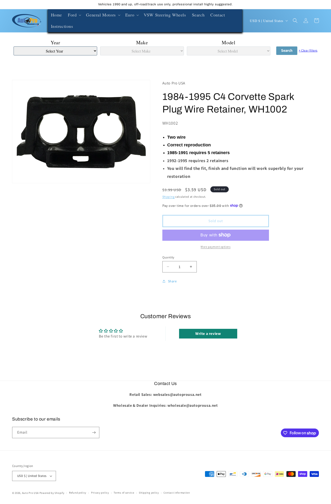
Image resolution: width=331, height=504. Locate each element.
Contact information (177, 492)
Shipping (168, 196)
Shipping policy (149, 492)
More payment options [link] (215, 246)
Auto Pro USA (30, 493)
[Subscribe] (93, 432)
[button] (74, 15)
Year (55, 42)
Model (228, 42)
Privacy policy (100, 492)
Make (142, 42)
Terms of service (124, 492)
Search (286, 50)
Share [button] (172, 281)
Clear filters (308, 50)
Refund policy (77, 492)
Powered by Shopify (51, 493)
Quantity (168, 257)
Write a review (208, 333)
